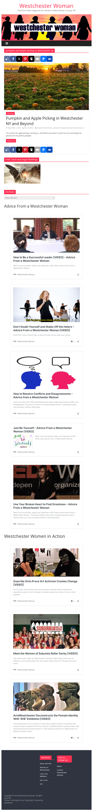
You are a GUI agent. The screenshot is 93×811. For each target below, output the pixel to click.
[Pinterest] (25, 59)
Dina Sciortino (29, 128)
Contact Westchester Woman (62, 772)
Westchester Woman (46, 5)
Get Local (10, 113)
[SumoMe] (49, 59)
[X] (19, 59)
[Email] (37, 59)
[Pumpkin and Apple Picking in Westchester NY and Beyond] (46, 64)
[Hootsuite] (31, 59)
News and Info (45, 763)
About (59, 766)
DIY (41, 784)
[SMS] (43, 59)
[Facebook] (13, 59)
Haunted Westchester (44, 128)
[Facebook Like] (7, 59)
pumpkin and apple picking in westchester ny (68, 128)
